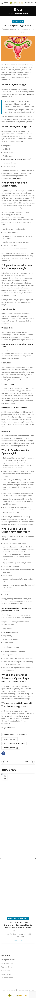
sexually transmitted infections (14, 159)
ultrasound (7, 632)
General (10, 918)
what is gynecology (11, 748)
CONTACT (29, 3)
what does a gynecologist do (14, 743)
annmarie (19, 931)
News (15, 918)
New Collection (7, 963)
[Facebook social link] (3, 753)
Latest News (6, 974)
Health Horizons (10, 29)
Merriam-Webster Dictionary (23, 94)
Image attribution (8, 728)
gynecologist (9, 735)
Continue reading (18, 940)
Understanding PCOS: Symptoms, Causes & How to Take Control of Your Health (18, 925)
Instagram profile (8, 960)
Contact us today (14, 721)
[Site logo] (16, 3)
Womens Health (21, 13)
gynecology (23, 735)
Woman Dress (6, 967)
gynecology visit (10, 739)
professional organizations (11, 178)
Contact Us (5, 970)
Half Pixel (31, 990)
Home (10, 13)
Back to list (18, 762)
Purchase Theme (7, 978)
